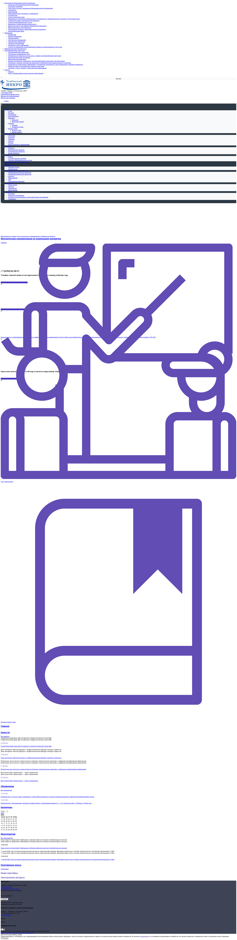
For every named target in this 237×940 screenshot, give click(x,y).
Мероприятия (8, 834)
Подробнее (5, 869)
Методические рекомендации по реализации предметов (31, 238)
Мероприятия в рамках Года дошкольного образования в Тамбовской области (28, 236)
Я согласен (4, 938)
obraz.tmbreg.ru (6, 915)
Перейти (4, 243)
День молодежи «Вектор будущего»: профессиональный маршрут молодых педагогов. (31, 758)
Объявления (7, 786)
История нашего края (8, 722)
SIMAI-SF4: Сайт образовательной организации (17, 933)
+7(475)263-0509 (6, 93)
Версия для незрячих (8, 98)
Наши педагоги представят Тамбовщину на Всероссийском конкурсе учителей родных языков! (34, 848)
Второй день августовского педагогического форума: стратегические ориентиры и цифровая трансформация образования (43, 769)
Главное (5, 726)
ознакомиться (145, 936)
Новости (5, 732)
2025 (2, 813)
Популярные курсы (11, 865)
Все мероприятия (7, 838)
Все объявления (6, 790)
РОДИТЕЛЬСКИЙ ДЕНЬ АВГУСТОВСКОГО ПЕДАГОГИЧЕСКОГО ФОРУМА (26, 746)
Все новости (5, 736)
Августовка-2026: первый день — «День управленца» (19, 781)
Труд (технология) (7, 482)
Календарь (6, 807)
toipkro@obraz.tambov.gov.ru (10, 94)
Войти (6, 101)
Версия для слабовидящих (10, 96)
